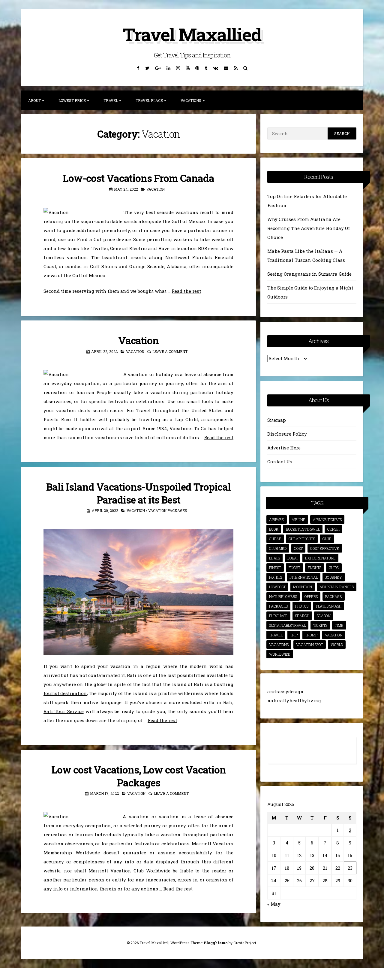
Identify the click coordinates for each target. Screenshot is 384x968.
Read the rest (186, 291)
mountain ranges (337, 586)
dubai (292, 558)
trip (294, 635)
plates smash (328, 606)
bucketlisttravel (303, 529)
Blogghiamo (216, 942)
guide (334, 567)
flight (294, 567)
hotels (275, 577)
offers (311, 596)
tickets (320, 625)
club (326, 538)
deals (274, 558)
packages (278, 606)
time (339, 625)
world (337, 644)
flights (314, 567)
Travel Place (149, 100)
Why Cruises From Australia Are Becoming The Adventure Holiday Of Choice (308, 228)
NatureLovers (283, 596)
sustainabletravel (287, 625)
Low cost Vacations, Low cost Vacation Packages (138, 776)
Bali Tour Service (64, 711)
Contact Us (279, 461)
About (34, 100)
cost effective (324, 548)
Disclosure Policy (287, 434)
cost (298, 548)
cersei (333, 529)
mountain (302, 586)
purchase (278, 615)
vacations (279, 644)
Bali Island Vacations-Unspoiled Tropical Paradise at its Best (138, 493)
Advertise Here (284, 448)
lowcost (277, 586)
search (302, 615)
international (304, 577)
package (333, 596)
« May (273, 904)
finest (275, 567)
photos (301, 606)
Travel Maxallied (192, 34)
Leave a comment (170, 351)
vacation (334, 635)
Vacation (155, 189)
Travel (111, 100)
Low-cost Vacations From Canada (138, 178)
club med (277, 548)
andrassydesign (285, 691)
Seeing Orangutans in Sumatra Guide (309, 274)
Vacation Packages (167, 510)
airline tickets (327, 519)
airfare (276, 519)
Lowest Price (72, 100)
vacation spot (309, 644)
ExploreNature (320, 558)
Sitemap (276, 420)
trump (311, 635)
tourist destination (65, 693)
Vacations (191, 100)
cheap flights (302, 538)
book (273, 529)
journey (333, 577)
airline (298, 519)
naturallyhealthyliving (294, 700)
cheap (275, 538)
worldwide (279, 654)
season (324, 615)
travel (276, 635)
